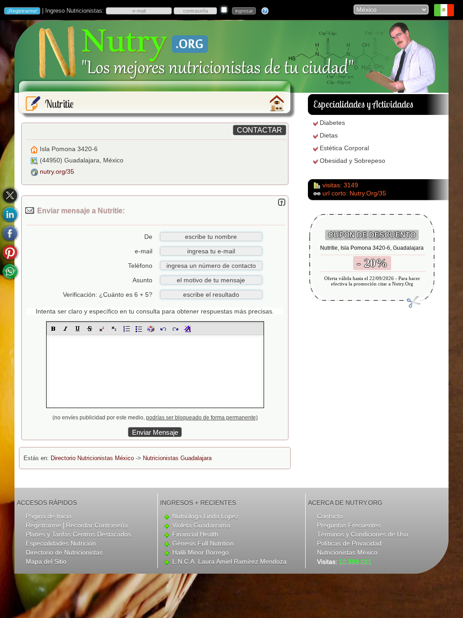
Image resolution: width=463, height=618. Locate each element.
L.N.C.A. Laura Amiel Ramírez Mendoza (229, 561)
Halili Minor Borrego (200, 552)
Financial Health (195, 534)
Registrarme (43, 525)
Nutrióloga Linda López (205, 516)
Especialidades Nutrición (61, 543)
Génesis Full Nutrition (203, 543)
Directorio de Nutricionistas (64, 552)
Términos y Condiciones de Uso (362, 534)
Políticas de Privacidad (349, 543)
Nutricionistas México (347, 552)
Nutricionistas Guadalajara (177, 458)
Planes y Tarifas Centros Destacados (78, 534)
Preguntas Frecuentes (349, 525)
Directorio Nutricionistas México (92, 458)
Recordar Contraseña (97, 525)
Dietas (329, 135)
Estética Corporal (344, 148)
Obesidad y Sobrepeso (352, 160)
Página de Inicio (48, 516)
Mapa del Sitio (46, 561)
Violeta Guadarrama (201, 525)
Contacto (330, 516)
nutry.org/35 (57, 171)
